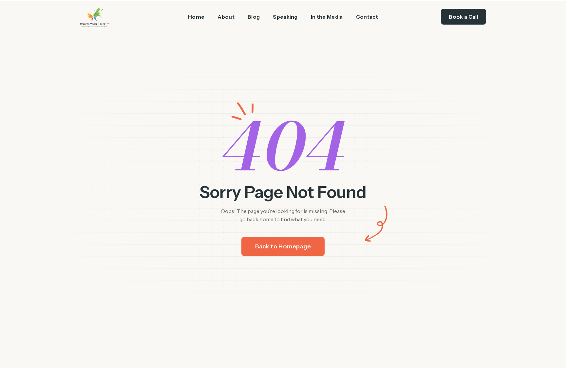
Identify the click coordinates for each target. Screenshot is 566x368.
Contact (367, 16)
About (226, 16)
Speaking (285, 16)
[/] (120, 17)
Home (196, 16)
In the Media (327, 16)
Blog (254, 16)
